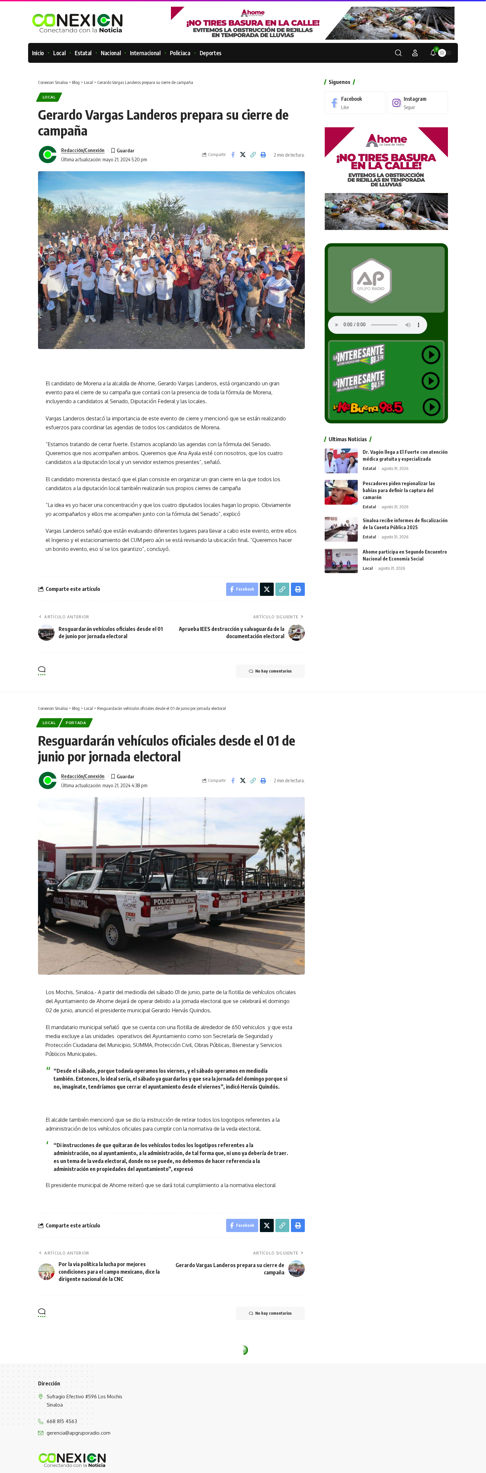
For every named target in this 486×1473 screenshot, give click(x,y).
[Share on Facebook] (232, 154)
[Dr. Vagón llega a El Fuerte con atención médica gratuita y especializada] (341, 460)
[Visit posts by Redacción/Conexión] (48, 155)
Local (49, 97)
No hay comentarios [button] (273, 671)
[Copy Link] (253, 154)
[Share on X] (243, 154)
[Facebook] (355, 102)
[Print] (263, 154)
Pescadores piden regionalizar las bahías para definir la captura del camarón (399, 490)
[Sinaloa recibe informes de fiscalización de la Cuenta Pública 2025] (341, 529)
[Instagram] (417, 102)
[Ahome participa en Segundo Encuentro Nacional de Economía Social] (341, 560)
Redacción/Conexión (82, 150)
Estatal (369, 468)
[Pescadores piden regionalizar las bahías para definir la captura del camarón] (341, 492)
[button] (398, 52)
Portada (76, 722)
